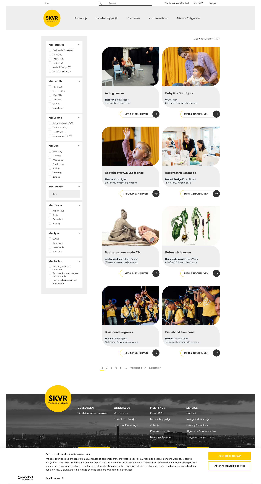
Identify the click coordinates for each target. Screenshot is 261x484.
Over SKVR (199, 3)
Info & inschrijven (136, 114)
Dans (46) (57, 54)
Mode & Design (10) (62, 67)
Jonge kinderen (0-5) (63, 123)
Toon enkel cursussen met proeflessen (65, 281)
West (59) (57, 95)
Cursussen (133, 18)
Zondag (56, 176)
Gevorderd (58, 219)
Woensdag (58, 159)
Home (47, 3)
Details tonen (53, 478)
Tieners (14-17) (59, 131)
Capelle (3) (58, 108)
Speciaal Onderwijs (125, 425)
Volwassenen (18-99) (62, 136)
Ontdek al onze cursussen (93, 413)
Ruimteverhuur (158, 18)
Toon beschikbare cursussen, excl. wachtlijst (66, 275)
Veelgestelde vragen (198, 419)
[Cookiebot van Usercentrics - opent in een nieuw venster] (25, 478)
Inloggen (213, 3)
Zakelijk (154, 425)
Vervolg (56, 223)
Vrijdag (56, 168)
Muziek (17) (58, 63)
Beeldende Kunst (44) (63, 50)
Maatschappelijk (107, 18)
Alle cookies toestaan (230, 455)
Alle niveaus (58, 210)
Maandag (57, 151)
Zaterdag (57, 172)
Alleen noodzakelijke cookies (229, 465)
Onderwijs (80, 18)
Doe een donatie (160, 431)
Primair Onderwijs (125, 419)
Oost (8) (56, 103)
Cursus (56, 238)
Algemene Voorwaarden (201, 431)
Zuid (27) (57, 99)
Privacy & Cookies (197, 425)
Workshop (57, 251)
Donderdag (58, 164)
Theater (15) (58, 58)
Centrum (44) (59, 91)
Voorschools (121, 413)
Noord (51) (57, 86)
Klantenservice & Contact (177, 3)
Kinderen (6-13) (60, 127)
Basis (55, 215)
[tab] (64, 44)
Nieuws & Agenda (188, 18)
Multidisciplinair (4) (62, 71)
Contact (191, 413)
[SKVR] (52, 18)
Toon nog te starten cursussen (62, 268)
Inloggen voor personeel (200, 437)
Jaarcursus (58, 243)
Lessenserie (58, 247)
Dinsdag (57, 155)
